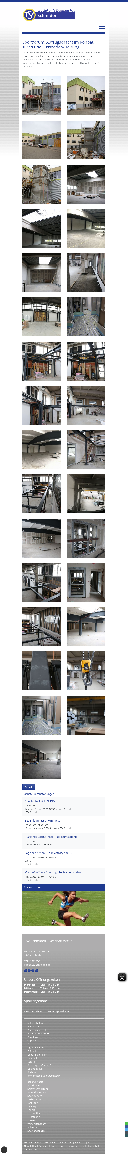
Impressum (31, 1149)
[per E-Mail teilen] (126, 1132)
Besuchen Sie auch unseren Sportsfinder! (47, 1011)
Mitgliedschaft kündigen (58, 1142)
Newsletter (30, 1146)
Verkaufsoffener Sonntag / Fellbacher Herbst (53, 872)
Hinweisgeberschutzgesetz (82, 1146)
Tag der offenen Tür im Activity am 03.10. (50, 853)
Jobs (88, 1142)
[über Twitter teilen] (126, 1129)
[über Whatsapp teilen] (126, 1123)
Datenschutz (58, 1146)
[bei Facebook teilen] (126, 1126)
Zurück (29, 787)
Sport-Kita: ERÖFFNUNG (40, 801)
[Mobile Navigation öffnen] (103, 28)
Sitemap (43, 1146)
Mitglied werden (33, 1142)
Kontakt (79, 1142)
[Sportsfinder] (64, 905)
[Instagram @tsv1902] (29, 970)
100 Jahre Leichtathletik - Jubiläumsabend (51, 837)
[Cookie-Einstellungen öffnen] (4, 1149)
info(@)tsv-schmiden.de (37, 964)
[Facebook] (25, 970)
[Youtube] (36, 970)
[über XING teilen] (126, 1135)
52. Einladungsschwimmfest (42, 820)
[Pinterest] (33, 970)
